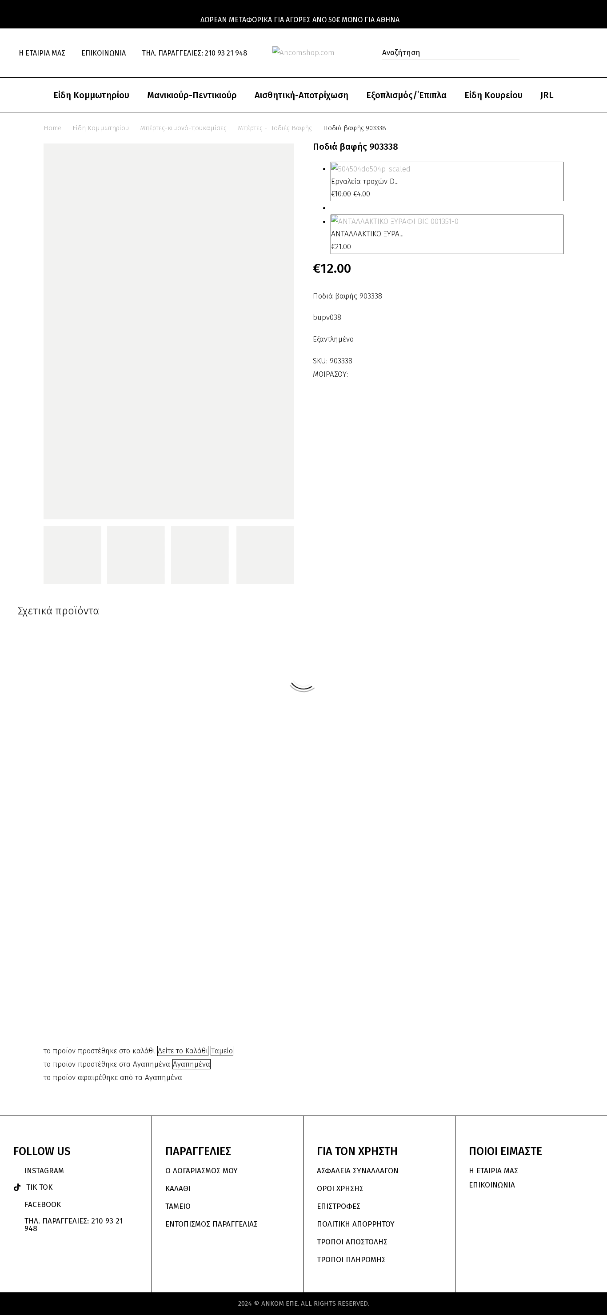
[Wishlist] (566, 53)
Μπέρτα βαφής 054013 (422, 727)
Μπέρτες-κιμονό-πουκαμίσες (183, 128)
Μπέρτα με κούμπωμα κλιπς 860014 (189, 976)
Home (52, 128)
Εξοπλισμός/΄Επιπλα (406, 95)
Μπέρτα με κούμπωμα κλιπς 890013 (347, 793)
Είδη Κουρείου (493, 95)
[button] (510, 53)
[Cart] (585, 53)
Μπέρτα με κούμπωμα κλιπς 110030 (268, 793)
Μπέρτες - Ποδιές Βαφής (275, 128)
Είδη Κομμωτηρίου (91, 95)
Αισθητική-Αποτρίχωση (301, 95)
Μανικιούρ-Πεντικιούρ (192, 95)
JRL (547, 95)
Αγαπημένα (191, 1064)
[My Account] (547, 53)
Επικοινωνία (103, 53)
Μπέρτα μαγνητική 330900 (505, 910)
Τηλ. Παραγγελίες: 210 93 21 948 (194, 53)
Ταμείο (222, 1051)
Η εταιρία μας (42, 53)
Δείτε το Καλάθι (183, 1051)
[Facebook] (355, 371)
